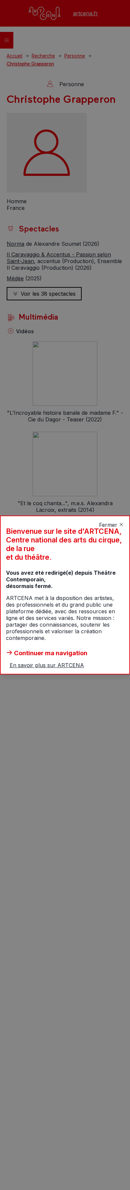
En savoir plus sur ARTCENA (47, 665)
